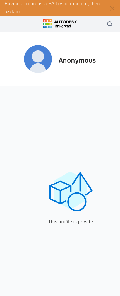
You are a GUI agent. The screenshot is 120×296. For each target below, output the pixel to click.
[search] (109, 24)
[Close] (112, 8)
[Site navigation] (7, 24)
